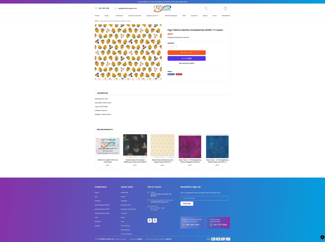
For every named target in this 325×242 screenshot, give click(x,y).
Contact (194, 16)
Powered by (133, 239)
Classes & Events (134, 16)
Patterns (98, 201)
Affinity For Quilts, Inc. (106, 239)
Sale (184, 16)
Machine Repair (171, 16)
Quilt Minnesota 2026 (102, 213)
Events (123, 197)
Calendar (119, 16)
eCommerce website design (154, 239)
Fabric (97, 192)
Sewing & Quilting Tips (128, 209)
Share (170, 71)
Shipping (170, 37)
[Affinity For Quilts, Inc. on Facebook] (150, 220)
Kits (96, 197)
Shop (107, 16)
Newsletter (226, 16)
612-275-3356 (220, 224)
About (205, 16)
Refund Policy (125, 230)
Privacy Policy (125, 226)
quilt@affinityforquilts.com (127, 8)
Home (97, 16)
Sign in (215, 8)
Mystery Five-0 (153, 16)
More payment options (186, 63)
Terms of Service (126, 234)
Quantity (171, 43)
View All (97, 226)
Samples (98, 221)
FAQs (215, 16)
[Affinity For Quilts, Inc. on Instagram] (155, 220)
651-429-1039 (104, 8)
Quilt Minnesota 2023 (102, 209)
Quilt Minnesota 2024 (102, 205)
